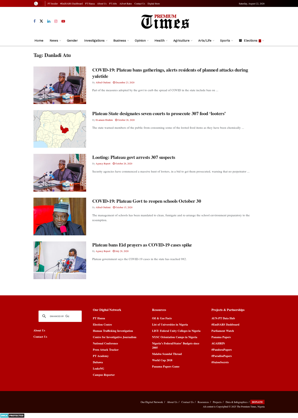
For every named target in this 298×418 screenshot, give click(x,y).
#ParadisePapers (221, 356)
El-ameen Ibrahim (104, 119)
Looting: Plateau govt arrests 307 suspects (133, 157)
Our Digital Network (152, 402)
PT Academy (101, 356)
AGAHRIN (218, 343)
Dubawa (98, 362)
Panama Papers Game (165, 366)
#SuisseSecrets (220, 362)
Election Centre (102, 324)
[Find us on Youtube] (63, 21)
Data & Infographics (237, 402)
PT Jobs (113, 3)
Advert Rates (125, 3)
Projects (217, 402)
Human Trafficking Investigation (113, 331)
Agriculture (181, 40)
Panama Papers (221, 337)
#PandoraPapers (221, 349)
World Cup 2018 (162, 360)
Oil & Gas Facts (162, 318)
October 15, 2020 (123, 207)
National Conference (105, 343)
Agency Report (103, 163)
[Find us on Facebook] (34, 21)
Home (38, 40)
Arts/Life (204, 40)
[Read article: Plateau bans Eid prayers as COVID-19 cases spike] (59, 260)
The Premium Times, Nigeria (251, 406)
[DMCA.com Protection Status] (12, 415)
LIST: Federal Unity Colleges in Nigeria (176, 331)
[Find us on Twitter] (41, 21)
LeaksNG (98, 368)
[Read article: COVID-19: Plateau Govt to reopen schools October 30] (59, 216)
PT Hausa (90, 3)
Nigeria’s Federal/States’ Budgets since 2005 (175, 345)
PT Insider (53, 3)
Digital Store (154, 3)
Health (159, 40)
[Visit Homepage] (165, 21)
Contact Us (139, 3)
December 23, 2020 (124, 82)
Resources (203, 402)
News (54, 40)
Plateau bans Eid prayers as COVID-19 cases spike (142, 244)
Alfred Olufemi (103, 82)
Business (119, 40)
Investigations (94, 40)
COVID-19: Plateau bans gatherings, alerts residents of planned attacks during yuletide (170, 72)
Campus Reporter (104, 375)
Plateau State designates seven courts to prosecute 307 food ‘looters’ (159, 113)
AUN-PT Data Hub (223, 318)
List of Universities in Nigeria (170, 324)
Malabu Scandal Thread (167, 354)
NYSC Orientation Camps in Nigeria (174, 337)
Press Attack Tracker (106, 349)
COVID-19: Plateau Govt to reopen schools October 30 (146, 200)
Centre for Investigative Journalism (114, 337)
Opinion (140, 40)
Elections (250, 40)
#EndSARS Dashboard (71, 3)
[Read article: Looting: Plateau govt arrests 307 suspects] (59, 173)
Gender (72, 40)
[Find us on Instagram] (55, 21)
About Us (102, 3)
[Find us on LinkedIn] (48, 21)
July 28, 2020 (122, 251)
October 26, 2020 (126, 119)
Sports (225, 40)
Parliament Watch (222, 331)
